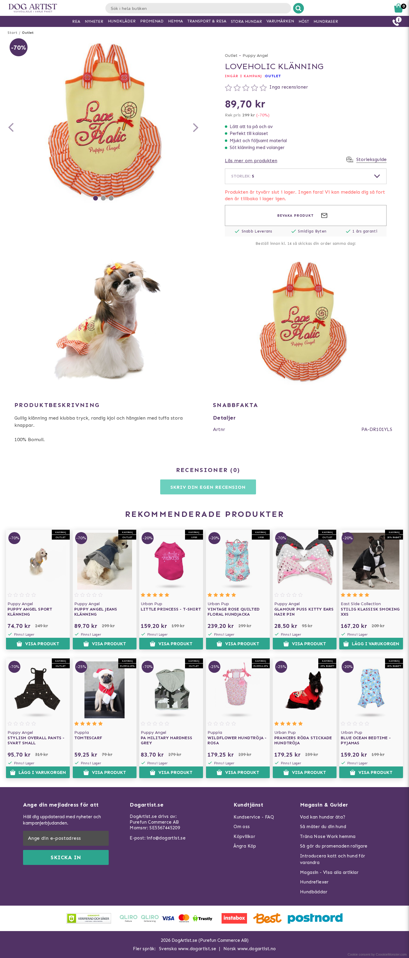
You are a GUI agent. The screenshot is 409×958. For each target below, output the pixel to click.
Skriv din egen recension (208, 487)
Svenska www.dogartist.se (187, 948)
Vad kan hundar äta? (323, 817)
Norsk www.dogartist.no (249, 948)
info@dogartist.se (166, 838)
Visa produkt (42, 643)
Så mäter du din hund (323, 826)
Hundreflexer (314, 882)
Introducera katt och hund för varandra (332, 859)
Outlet (28, 33)
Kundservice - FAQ (254, 817)
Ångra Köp (245, 846)
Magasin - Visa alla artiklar (329, 872)
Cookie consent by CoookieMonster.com (377, 954)
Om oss (242, 826)
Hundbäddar (313, 892)
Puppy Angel (255, 55)
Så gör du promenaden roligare (334, 846)
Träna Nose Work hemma (327, 836)
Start (12, 33)
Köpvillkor (244, 836)
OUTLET (273, 76)
